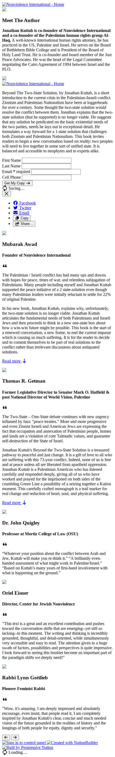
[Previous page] (6, 737)
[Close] (6, 193)
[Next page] (15, 737)
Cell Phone (12, 177)
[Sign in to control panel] (24, 742)
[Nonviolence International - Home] (33, 4)
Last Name (12, 166)
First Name (12, 160)
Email (16, 171)
